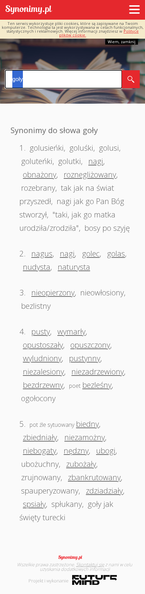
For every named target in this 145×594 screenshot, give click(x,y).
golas (116, 253)
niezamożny (84, 437)
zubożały (81, 463)
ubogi (105, 450)
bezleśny (97, 384)
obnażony (39, 174)
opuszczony (90, 344)
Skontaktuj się (90, 564)
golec (91, 253)
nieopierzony (53, 292)
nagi (95, 161)
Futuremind (94, 580)
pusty (40, 331)
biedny (87, 423)
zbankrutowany (94, 477)
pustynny (84, 358)
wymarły (71, 331)
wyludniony (42, 358)
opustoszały (43, 344)
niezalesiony (43, 371)
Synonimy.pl (28, 10)
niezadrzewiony (97, 371)
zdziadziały (104, 490)
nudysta (36, 266)
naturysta (74, 266)
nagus (41, 253)
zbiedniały (40, 437)
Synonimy (72, 557)
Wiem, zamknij (121, 41)
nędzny (76, 450)
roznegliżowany (90, 174)
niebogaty (39, 450)
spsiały (34, 503)
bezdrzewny (43, 384)
